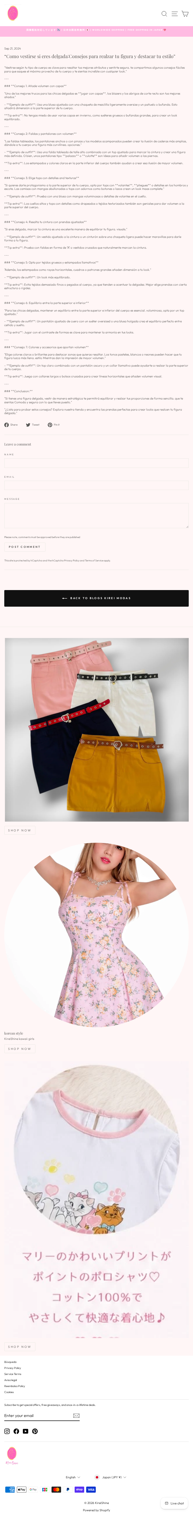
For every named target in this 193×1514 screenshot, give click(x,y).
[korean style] (96, 935)
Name (9, 454)
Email (9, 476)
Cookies (9, 1392)
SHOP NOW (20, 830)
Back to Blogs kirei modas (100, 598)
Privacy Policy (71, 560)
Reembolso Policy (14, 1386)
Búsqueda (10, 1362)
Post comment (25, 547)
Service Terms (12, 1374)
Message (12, 499)
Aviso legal (10, 1380)
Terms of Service (94, 560)
